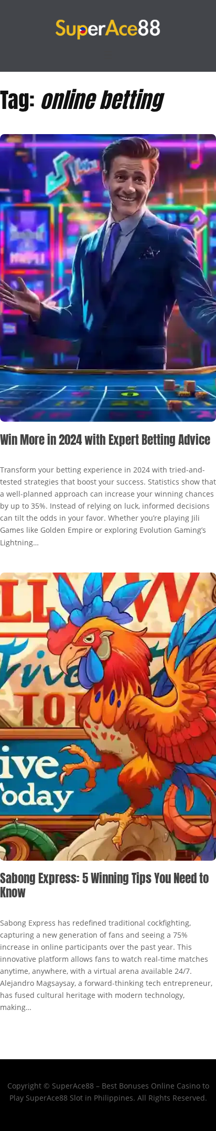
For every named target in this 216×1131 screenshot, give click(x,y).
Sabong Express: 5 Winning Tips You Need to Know (104, 885)
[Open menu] (108, 55)
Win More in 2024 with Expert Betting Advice (105, 440)
